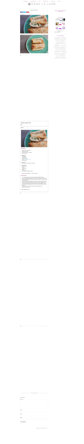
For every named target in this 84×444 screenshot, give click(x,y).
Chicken (62, 40)
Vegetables (63, 57)
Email (21, 413)
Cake (58, 40)
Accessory (56, 37)
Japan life (55, 53)
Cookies (63, 41)
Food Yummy (62, 49)
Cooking (58, 43)
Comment (21, 399)
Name (21, 409)
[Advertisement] (42, 437)
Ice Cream (60, 51)
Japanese (64, 51)
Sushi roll (57, 55)
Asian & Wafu (61, 37)
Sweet (60, 56)
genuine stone (63, 50)
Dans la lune (43, 4)
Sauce (58, 54)
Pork (65, 53)
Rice (56, 54)
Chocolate (60, 41)
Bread (62, 38)
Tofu (59, 57)
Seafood (60, 54)
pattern (63, 53)
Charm (60, 40)
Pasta (61, 53)
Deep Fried (63, 45)
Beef (59, 38)
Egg (65, 45)
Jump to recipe (22, 14)
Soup (65, 54)
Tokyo (60, 57)
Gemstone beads (59, 50)
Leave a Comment (34, 392)
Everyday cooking (59, 47)
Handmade (56, 51)
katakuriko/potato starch (27, 159)
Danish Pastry (60, 45)
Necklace (59, 53)
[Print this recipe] (21, 124)
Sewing (62, 54)
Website (21, 417)
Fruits (56, 50)
